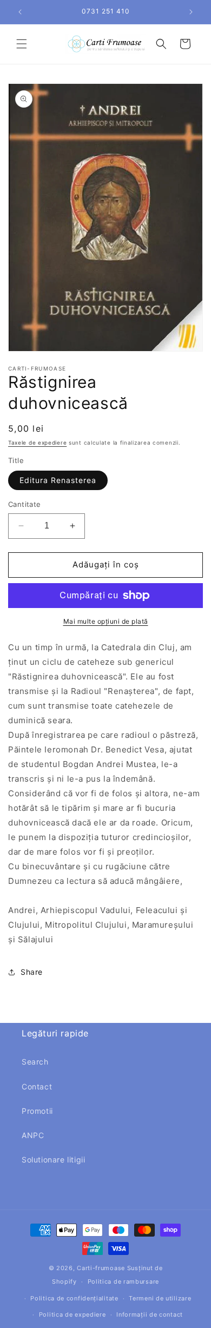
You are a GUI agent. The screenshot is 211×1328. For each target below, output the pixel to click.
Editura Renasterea (57, 480)
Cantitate (24, 504)
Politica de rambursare (123, 1281)
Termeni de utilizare (160, 1298)
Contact (37, 1086)
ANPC (33, 1135)
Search (35, 1061)
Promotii (37, 1110)
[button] (22, 44)
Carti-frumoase (101, 1268)
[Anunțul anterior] (20, 12)
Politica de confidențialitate (74, 1298)
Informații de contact (149, 1314)
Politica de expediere (72, 1314)
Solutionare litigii (53, 1159)
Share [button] (32, 971)
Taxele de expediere (37, 442)
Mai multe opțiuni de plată (105, 621)
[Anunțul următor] (191, 12)
